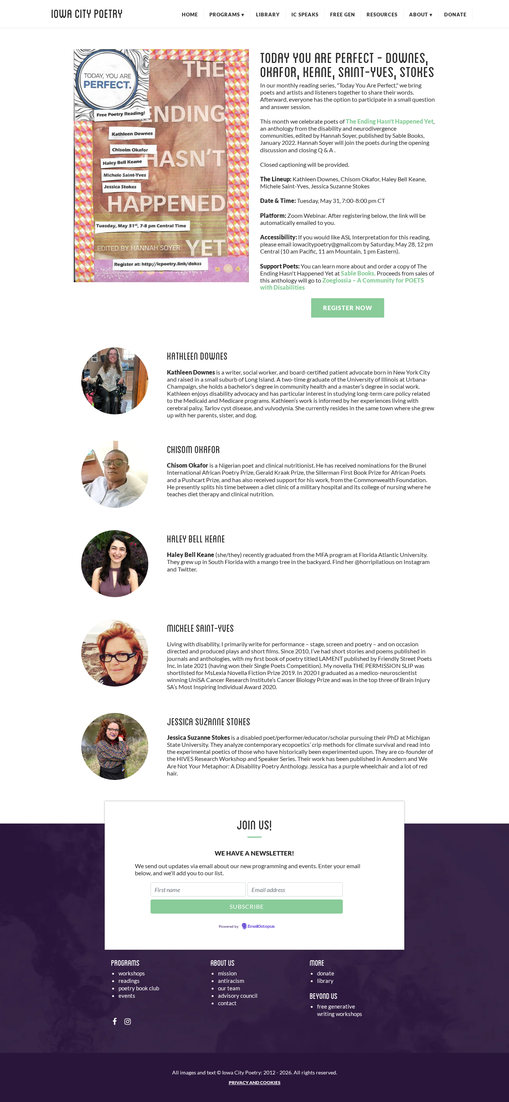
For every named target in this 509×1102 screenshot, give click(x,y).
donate (325, 973)
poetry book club (138, 988)
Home (190, 14)
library (325, 980)
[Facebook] (114, 1021)
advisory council (237, 995)
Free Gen (342, 14)
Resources (382, 14)
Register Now (347, 307)
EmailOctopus (261, 927)
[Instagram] (127, 1021)
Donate (455, 14)
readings (129, 980)
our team (229, 988)
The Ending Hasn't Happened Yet (389, 121)
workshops (131, 973)
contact (227, 1003)
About (421, 14)
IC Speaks (305, 14)
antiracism (231, 980)
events (126, 995)
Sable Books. (358, 273)
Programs (226, 14)
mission (227, 973)
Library (268, 14)
